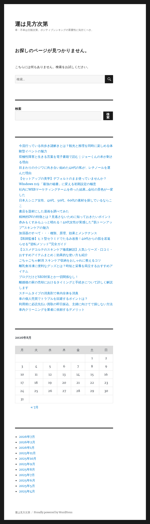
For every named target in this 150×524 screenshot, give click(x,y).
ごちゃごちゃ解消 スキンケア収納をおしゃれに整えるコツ (60, 260)
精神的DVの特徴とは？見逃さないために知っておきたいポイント (65, 217)
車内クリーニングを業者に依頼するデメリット (52, 309)
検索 (18, 109)
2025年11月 (27, 453)
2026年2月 (27, 442)
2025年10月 (27, 458)
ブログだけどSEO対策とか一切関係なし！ (48, 277)
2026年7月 (27, 437)
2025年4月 (27, 491)
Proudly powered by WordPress (53, 512)
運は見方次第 (31, 23)
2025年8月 (27, 469)
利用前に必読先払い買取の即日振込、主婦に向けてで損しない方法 (66, 304)
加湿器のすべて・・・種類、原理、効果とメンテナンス (58, 233)
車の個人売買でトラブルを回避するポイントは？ (53, 299)
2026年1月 (27, 448)
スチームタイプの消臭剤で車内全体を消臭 (48, 293)
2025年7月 (27, 475)
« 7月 (34, 407)
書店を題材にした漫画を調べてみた (44, 211)
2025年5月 (27, 486)
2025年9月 (27, 464)
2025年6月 (27, 480)
